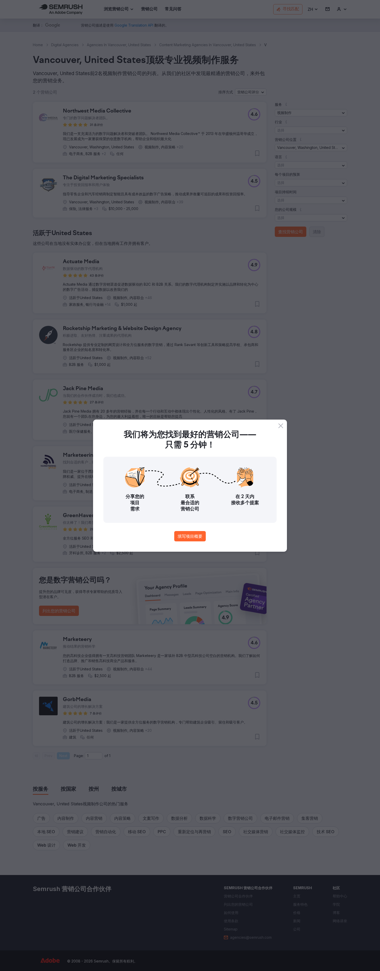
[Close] (281, 426)
